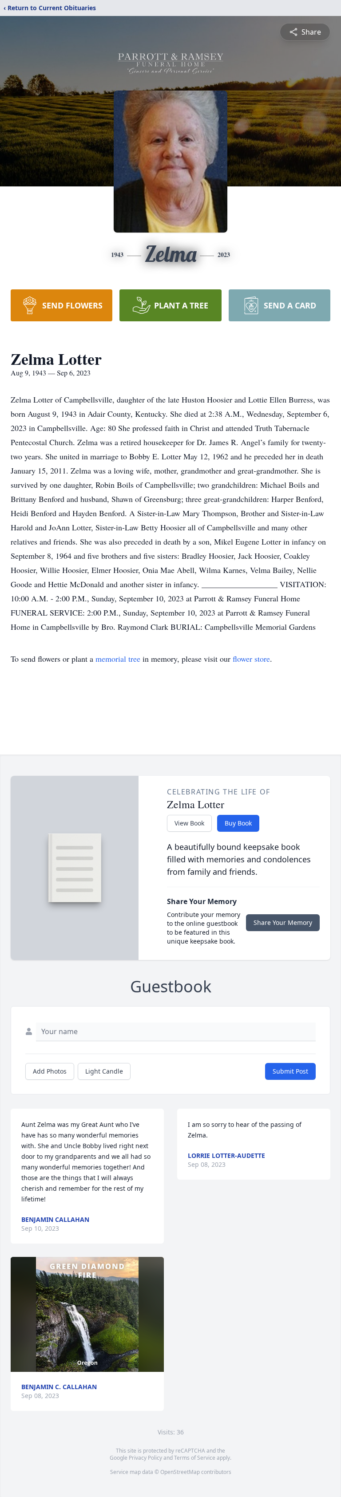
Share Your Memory (283, 922)
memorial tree (117, 658)
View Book (189, 823)
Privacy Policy (145, 1457)
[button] (87, 1314)
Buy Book (238, 823)
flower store (251, 658)
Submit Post (290, 1071)
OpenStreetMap (180, 1472)
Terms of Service (194, 1457)
